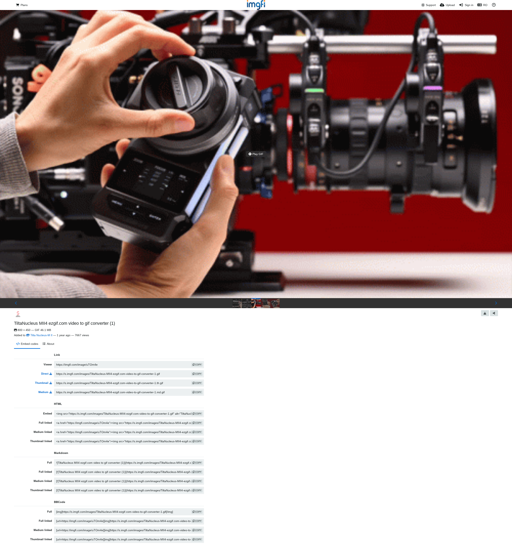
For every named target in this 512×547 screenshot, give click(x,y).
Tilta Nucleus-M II (41, 335)
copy (198, 364)
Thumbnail (41, 382)
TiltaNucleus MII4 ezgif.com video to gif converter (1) (64, 323)
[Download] (485, 313)
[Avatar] (18, 314)
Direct (44, 373)
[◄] (16, 303)
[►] (496, 303)
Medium (43, 392)
